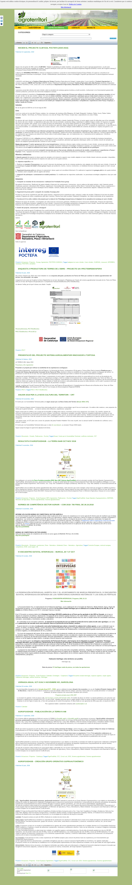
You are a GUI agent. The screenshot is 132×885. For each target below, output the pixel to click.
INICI (19, 28)
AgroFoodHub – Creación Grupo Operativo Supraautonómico (51, 761)
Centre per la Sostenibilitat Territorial (69, 436)
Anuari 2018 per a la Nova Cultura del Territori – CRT (46, 395)
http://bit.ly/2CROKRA (22, 527)
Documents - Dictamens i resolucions (33, 545)
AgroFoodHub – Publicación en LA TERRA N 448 (42, 712)
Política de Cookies (75, 4)
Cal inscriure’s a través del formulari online (57, 698)
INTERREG (111, 262)
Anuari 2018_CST (82, 402)
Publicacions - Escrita (41, 436)
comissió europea (105, 545)
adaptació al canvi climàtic (76, 262)
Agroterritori (44, 262)
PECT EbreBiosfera (41, 390)
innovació (104, 262)
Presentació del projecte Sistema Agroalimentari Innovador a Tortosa (56, 355)
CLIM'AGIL (97, 262)
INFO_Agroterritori (51, 498)
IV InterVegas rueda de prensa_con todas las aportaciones (71, 667)
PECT (23, 350)
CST (95, 436)
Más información (66, 601)
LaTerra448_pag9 (60, 718)
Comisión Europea (93, 545)
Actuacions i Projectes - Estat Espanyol (33, 498)
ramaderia (32, 264)
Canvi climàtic (89, 262)
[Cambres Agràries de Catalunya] (101, 872)
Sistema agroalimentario (52, 499)
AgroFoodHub (81, 498)
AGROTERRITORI (35, 28)
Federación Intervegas (22, 677)
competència (19, 547)
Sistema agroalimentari (37, 499)
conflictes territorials (87, 436)
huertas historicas (35, 677)
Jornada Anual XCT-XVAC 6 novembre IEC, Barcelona (45, 682)
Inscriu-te (91, 28)
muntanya (18, 264)
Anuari (56, 436)
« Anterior (19, 42)
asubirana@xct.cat (81, 704)
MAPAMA (110, 498)
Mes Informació (66, 7)
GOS (69, 756)
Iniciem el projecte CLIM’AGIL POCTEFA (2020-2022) (43, 48)
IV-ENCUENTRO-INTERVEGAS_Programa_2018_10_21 (69, 598)
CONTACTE (76, 28)
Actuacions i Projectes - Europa (31, 262)
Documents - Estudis (28, 436)
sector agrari (31, 547)
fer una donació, (56, 425)
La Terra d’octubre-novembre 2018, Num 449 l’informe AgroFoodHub (54, 480)
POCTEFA (25, 264)
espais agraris (107, 675)
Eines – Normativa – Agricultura (73, 545)
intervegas (44, 677)
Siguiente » (47, 42)
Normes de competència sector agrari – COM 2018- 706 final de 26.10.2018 (56, 505)
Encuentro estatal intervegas (81, 675)
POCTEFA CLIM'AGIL (55, 262)
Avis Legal (20, 868)
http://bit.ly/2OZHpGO (22, 535)
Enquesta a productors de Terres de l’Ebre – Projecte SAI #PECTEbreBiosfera (60, 269)
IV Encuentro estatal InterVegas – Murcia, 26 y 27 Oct (46, 552)
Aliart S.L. (28, 873)
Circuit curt (64, 756)
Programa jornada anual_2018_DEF (66, 695)
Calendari (49, 675)
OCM (25, 547)
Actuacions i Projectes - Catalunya (32, 756)
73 (41, 42)
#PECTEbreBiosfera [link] (21, 331)
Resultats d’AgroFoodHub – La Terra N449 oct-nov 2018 (47, 441)
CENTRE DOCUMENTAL (56, 28)
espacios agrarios (96, 675)
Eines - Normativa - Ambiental (54, 545)
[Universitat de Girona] (78, 873)
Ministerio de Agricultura (23, 499)
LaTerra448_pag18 (72, 718)
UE (37, 547)
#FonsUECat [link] (32, 331)
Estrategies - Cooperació (60, 675)
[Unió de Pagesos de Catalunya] (56, 872)
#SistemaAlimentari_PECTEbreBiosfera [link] (27, 329)
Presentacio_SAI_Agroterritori (24, 365)
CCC (58, 756)
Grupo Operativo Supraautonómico (96, 498)
